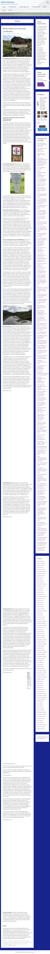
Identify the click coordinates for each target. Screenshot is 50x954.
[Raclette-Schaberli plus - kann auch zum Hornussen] (38, 116)
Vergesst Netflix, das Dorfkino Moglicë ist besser (42, 301)
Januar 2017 (40, 691)
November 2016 (41, 695)
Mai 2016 (39, 706)
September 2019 (41, 644)
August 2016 (40, 699)
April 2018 (39, 664)
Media (44, 6)
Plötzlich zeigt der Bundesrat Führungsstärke (41, 409)
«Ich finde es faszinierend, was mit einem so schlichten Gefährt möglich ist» (41, 257)
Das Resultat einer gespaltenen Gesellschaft (41, 367)
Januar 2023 (40, 594)
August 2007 (40, 728)
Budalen (23, 940)
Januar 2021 (40, 619)
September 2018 (41, 656)
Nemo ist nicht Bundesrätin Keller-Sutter (42, 189)
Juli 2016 (39, 701)
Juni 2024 (39, 579)
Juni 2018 (39, 660)
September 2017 (41, 677)
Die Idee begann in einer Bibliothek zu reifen (42, 281)
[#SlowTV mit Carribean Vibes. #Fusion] (42, 116)
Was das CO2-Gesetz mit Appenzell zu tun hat (42, 357)
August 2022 (40, 598)
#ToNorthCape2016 (14, 940)
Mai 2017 (39, 685)
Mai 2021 (39, 615)
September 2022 (41, 596)
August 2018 (40, 658)
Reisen (5, 940)
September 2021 (41, 610)
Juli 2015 (39, 720)
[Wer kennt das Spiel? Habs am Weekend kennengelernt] (45, 112)
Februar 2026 (40, 563)
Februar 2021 (40, 617)
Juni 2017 (39, 683)
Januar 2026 (40, 565)
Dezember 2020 (41, 621)
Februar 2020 (40, 635)
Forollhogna (12, 299)
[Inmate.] (38, 112)
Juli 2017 (39, 681)
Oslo (18, 943)
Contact (10, 10)
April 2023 (39, 592)
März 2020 (39, 633)
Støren (26, 943)
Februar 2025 (40, 569)
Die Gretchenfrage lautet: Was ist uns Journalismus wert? (42, 200)
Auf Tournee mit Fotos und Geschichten (41, 249)
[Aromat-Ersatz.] (38, 119)
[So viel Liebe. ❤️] (45, 116)
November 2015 (41, 714)
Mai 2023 (39, 590)
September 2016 (41, 697)
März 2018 (39, 666)
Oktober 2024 (40, 573)
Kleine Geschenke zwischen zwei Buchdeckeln (41, 393)
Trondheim (5, 945)
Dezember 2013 (41, 724)
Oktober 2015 (40, 716)
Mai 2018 (39, 662)
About (3, 10)
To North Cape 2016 (24, 6)
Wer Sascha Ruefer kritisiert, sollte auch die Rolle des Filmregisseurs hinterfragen (42, 241)
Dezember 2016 (41, 693)
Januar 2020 (40, 637)
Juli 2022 (39, 600)
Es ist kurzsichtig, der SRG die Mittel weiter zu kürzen (41, 212)
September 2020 (41, 625)
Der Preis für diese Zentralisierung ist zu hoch (41, 485)
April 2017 (39, 687)
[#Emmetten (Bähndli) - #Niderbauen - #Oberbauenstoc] (42, 119)
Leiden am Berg (41, 184)
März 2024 (39, 582)
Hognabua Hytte (28, 942)
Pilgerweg (22, 943)
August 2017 (40, 679)
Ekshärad (27, 940)
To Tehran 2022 (12, 6)
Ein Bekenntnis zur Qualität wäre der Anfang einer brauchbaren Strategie (42, 510)
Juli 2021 (39, 613)
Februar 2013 (40, 726)
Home (3, 6)
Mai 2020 (39, 629)
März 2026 (39, 561)
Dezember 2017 (41, 670)
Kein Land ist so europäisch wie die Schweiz (41, 386)
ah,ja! (34, 952)
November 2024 (41, 571)
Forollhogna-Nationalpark (9, 88)
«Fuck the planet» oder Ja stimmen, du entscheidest (42, 228)
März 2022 (39, 606)
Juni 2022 (39, 602)
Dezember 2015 (41, 712)
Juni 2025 (39, 567)
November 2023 (41, 584)
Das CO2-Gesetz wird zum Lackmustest (41, 436)
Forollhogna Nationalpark (14, 942)
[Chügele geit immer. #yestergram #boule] (42, 112)
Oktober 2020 (40, 623)
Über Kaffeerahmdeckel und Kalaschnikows (42, 458)
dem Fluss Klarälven (11, 206)
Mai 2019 (39, 648)
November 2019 (41, 639)
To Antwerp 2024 (36, 6)
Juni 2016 (39, 704)
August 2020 (40, 627)
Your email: (40, 79)
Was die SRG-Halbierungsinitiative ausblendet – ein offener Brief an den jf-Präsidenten (42, 161)
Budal (20, 940)
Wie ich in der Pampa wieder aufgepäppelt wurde (42, 312)
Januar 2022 (40, 608)
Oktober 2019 (40, 641)
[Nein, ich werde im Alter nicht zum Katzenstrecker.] (45, 119)
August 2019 (40, 646)
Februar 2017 (40, 689)
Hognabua (22, 942)
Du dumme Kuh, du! (42, 446)
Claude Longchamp (7, 203)
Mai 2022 (39, 604)
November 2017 (41, 673)
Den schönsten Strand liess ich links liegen (41, 318)
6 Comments (13, 945)
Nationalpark (6, 943)
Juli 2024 (39, 577)
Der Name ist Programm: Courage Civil (42, 469)
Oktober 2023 (40, 586)
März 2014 (39, 722)
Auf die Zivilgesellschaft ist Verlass (42, 529)
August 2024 (40, 575)
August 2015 (40, 718)
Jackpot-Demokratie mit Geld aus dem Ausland (42, 503)
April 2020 (39, 631)
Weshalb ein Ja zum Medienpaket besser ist (42, 342)
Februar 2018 (40, 668)
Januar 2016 (40, 710)
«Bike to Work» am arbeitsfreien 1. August (42, 451)
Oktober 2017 (40, 675)
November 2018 (41, 652)
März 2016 (39, 708)
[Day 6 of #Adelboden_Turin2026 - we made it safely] (38, 123)
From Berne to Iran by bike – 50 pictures (41, 265)
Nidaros (10, 943)
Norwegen (15, 943)
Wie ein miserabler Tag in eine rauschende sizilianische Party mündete (41, 477)
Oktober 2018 (40, 654)
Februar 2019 (40, 650)
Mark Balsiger (7, 2)
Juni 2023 (39, 588)
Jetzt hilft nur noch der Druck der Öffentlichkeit (41, 492)
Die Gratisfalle (40, 167)
